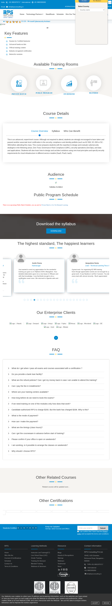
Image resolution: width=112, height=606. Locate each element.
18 (81, 300)
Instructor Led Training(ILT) (40, 552)
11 (58, 300)
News (59, 566)
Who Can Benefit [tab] (72, 131)
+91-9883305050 (90, 570)
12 (61, 300)
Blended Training (37, 563)
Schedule (7, 561)
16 (74, 300)
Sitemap (60, 558)
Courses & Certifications (12, 558)
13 (64, 300)
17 (77, 300)
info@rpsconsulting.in (16, 7)
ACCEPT (95, 603)
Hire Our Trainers (72, 14)
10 (54, 300)
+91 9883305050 (40, 2)
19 (84, 300)
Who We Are (8, 555)
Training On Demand (38, 561)
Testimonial (61, 563)
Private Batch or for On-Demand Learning (55, 205)
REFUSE (106, 603)
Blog (109, 6)
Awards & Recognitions (66, 555)
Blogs (59, 552)
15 (71, 300)
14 (67, 300)
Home (6, 552)
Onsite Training (36, 558)
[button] (56, 368)
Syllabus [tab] (56, 131)
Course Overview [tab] (39, 131)
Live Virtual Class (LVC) (39, 555)
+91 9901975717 (14, 2)
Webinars (61, 561)
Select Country (83, 6)
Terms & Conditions (11, 566)
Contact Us (8, 563)
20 (87, 300)
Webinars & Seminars (38, 566)
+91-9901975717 (97, 564)
